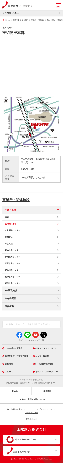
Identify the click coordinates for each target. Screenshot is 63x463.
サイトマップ (31, 419)
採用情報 (47, 391)
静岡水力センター (12, 257)
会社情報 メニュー (11, 13)
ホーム (7, 20)
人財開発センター (12, 230)
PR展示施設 (11, 290)
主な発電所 (10, 298)
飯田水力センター (12, 283)
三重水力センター (12, 263)
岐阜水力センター (12, 270)
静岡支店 (9, 237)
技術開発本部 (10, 224)
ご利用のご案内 (31, 413)
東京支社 (9, 243)
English (15, 391)
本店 (7, 217)
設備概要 (9, 306)
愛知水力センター (12, 250)
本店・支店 (10, 210)
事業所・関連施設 (16, 200)
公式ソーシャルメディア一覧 (31, 340)
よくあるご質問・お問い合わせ (31, 399)
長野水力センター (12, 277)
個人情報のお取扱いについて (19, 409)
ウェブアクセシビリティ (45, 409)
